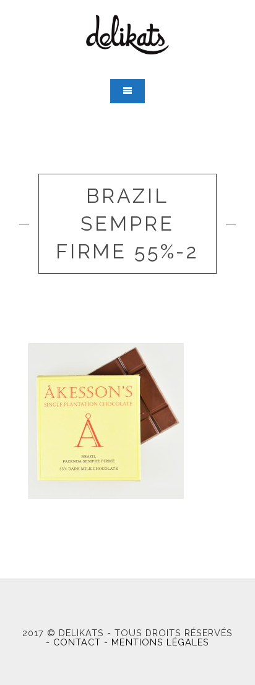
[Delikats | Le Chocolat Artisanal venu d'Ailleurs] (127, 34)
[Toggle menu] (127, 91)
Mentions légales (160, 642)
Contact (77, 642)
